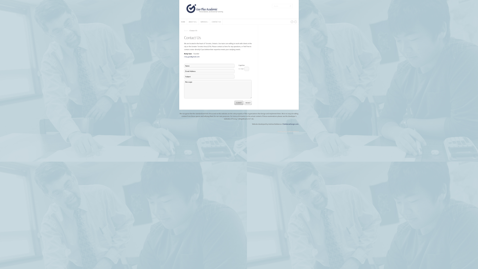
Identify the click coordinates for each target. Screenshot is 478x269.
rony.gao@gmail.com (192, 57)
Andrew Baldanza (293, 131)
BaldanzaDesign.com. (291, 124)
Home (186, 30)
